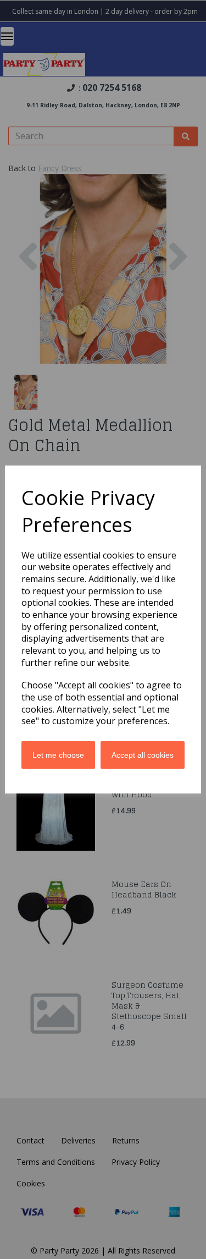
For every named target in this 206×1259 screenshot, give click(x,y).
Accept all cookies (143, 755)
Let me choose (58, 755)
